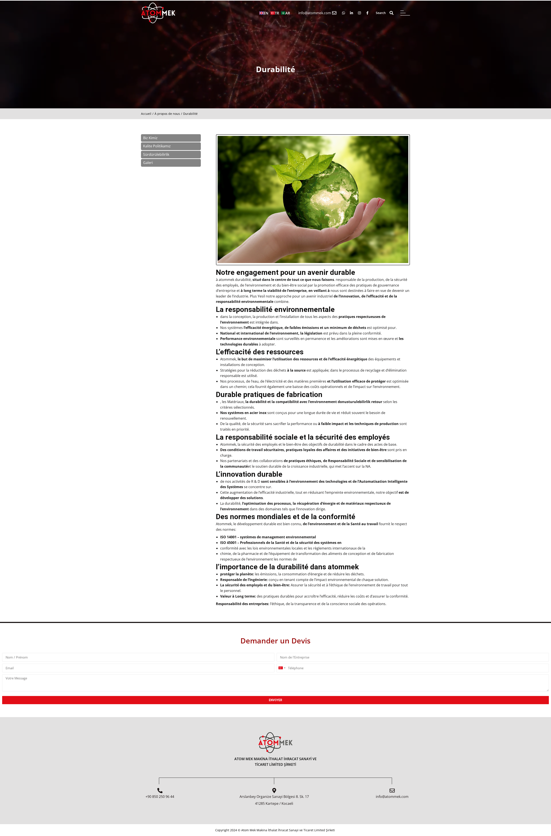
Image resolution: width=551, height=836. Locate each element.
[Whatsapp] (344, 13)
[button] (391, 13)
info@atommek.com (314, 13)
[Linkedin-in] (352, 13)
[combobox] (282, 668)
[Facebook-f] (367, 13)
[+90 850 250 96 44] (160, 790)
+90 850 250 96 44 (159, 796)
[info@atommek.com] (334, 13)
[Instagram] (360, 13)
